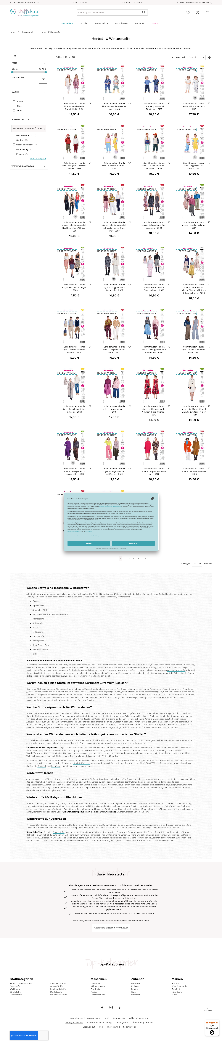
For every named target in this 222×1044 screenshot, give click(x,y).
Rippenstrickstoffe (34, 785)
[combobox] (112, 12)
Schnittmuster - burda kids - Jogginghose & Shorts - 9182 (193, 166)
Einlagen (135, 986)
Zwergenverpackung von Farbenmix (133, 812)
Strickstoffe (15, 992)
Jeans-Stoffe (56, 986)
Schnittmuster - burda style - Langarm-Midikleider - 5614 (154, 471)
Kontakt (149, 1022)
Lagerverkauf (89, 1027)
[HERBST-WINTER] (74, 100)
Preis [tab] (14, 63)
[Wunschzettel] (188, 12)
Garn (133, 992)
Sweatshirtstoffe (58, 983)
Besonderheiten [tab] (20, 120)
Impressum (112, 1027)
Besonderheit (28, 32)
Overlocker (96, 989)
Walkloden (100, 719)
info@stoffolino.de (81, 763)
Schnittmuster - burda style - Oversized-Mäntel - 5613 (194, 471)
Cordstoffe (15, 986)
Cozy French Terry (105, 665)
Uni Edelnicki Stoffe (176, 670)
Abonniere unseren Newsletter (111, 927)
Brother (175, 983)
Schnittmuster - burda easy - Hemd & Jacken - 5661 (193, 225)
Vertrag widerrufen (74, 1022)
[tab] (111, 23)
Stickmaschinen (98, 995)
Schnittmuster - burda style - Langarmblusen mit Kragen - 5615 (114, 471)
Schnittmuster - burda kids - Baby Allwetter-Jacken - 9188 (114, 106)
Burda (174, 995)
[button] (90, 103)
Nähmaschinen (98, 986)
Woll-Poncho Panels (62, 788)
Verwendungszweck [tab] (22, 166)
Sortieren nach (178, 57)
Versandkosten (94, 1018)
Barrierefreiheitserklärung (99, 1022)
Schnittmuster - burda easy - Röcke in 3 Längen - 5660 (74, 287)
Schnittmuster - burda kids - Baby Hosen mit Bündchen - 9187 (153, 106)
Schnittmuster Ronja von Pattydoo (74, 722)
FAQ (101, 1027)
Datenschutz (119, 1018)
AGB (107, 1018)
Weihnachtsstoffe (58, 995)
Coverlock (95, 983)
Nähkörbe (135, 983)
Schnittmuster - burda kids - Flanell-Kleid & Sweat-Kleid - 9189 (74, 106)
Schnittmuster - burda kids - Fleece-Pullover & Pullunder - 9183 (154, 166)
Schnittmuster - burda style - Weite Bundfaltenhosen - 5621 (194, 350)
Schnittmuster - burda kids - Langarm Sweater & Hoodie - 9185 (74, 166)
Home (12, 32)
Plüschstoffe (58, 832)
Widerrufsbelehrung (138, 1018)
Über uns (137, 1022)
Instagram (55, 766)
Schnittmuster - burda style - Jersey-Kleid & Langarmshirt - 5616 (74, 471)
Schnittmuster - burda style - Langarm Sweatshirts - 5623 (114, 350)
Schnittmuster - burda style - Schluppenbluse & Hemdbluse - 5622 (154, 350)
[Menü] (217, 1021)
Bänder (134, 989)
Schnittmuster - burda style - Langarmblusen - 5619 (114, 409)
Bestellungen (76, 1018)
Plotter (94, 992)
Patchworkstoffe (58, 989)
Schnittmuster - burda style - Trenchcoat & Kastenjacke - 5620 (74, 409)
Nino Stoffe (177, 992)
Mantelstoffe (56, 992)
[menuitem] (68, 23)
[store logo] (25, 12)
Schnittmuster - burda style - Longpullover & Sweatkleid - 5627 (114, 287)
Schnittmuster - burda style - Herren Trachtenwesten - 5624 (74, 350)
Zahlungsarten (122, 1022)
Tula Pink (176, 989)
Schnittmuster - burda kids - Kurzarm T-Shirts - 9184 (114, 166)
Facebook (41, 766)
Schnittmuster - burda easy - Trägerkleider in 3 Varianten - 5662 (154, 225)
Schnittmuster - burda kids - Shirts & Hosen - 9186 (194, 106)
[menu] (111, 23)
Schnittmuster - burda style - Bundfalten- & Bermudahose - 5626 (153, 287)
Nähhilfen (135, 995)
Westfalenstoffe (179, 986)
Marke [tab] (15, 92)
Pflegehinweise (129, 1027)
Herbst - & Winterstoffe (21, 983)
